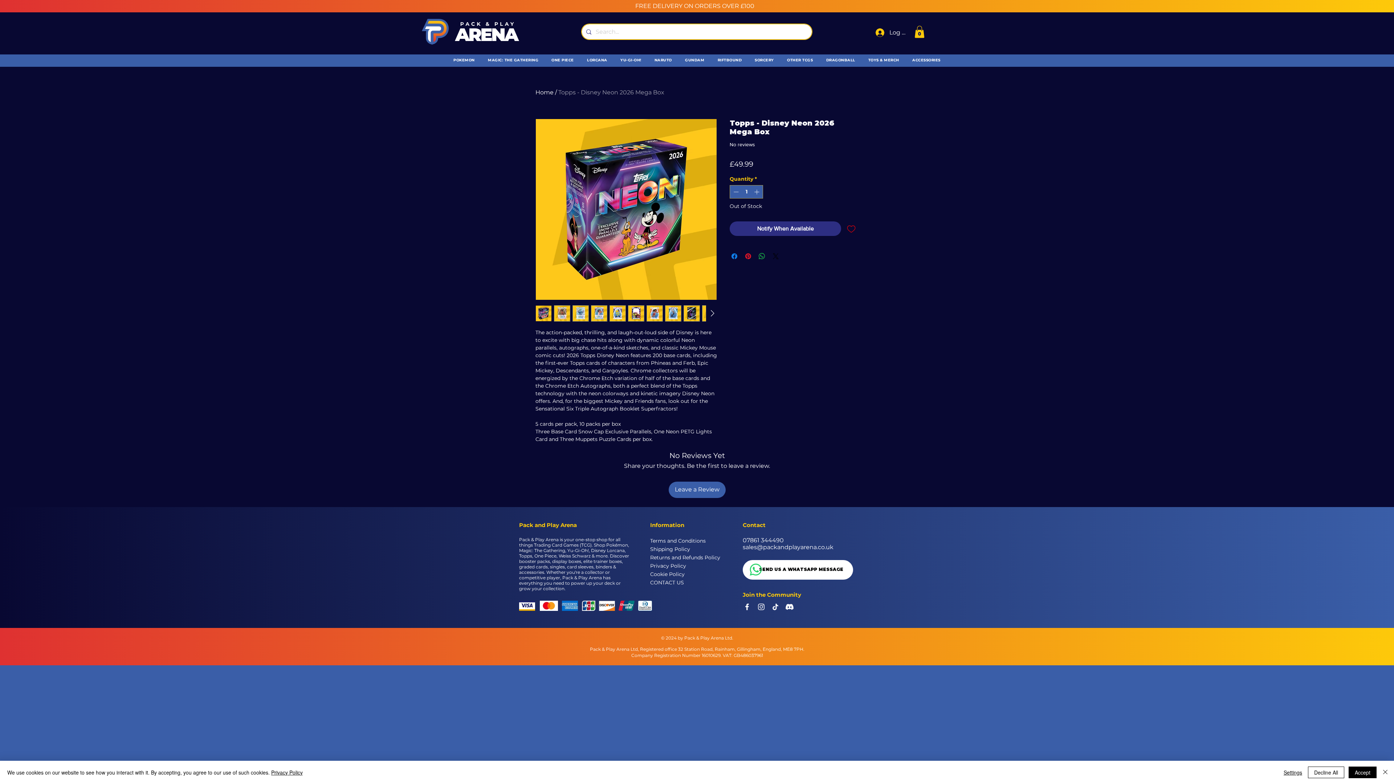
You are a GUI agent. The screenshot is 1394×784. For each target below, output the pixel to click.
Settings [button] (1293, 772)
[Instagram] (761, 607)
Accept (1362, 772)
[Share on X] (775, 256)
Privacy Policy (668, 566)
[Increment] (757, 191)
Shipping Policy (670, 549)
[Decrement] (735, 191)
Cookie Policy (667, 574)
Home (544, 92)
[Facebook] (747, 607)
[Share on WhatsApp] (762, 256)
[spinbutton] (746, 191)
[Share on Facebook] (734, 256)
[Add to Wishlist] (851, 228)
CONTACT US (667, 582)
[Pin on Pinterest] (748, 256)
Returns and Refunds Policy (675, 557)
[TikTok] (775, 607)
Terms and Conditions (675, 541)
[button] (919, 32)
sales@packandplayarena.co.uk (788, 547)
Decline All (1326, 772)
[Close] (1385, 772)
